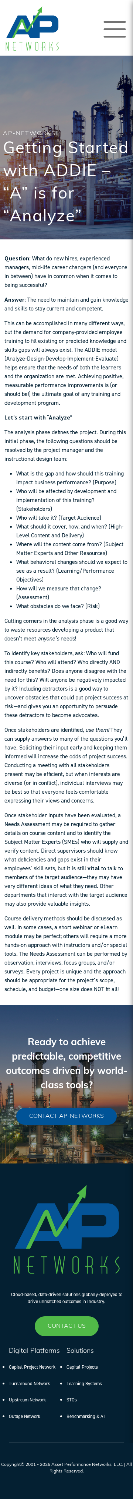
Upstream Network (27, 1400)
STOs (71, 1400)
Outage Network (24, 1416)
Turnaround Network (29, 1383)
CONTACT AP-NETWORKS (66, 1116)
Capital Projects (82, 1367)
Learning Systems (84, 1383)
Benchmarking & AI (85, 1416)
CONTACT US (67, 1326)
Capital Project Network (32, 1367)
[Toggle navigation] (114, 29)
